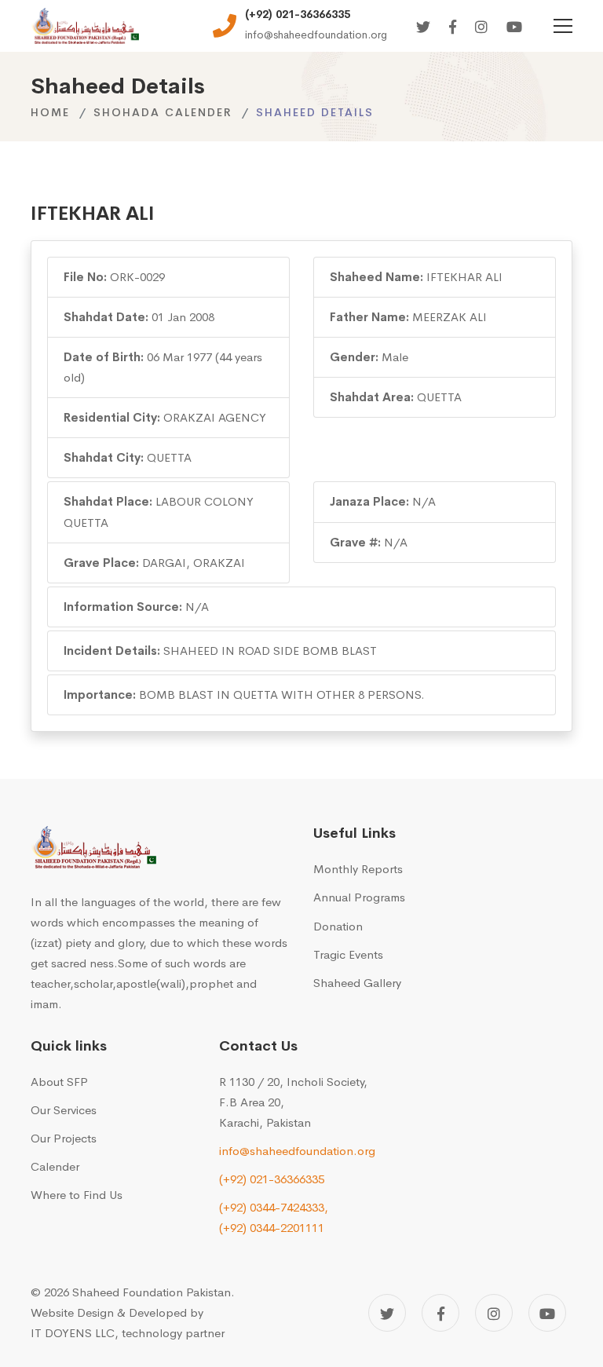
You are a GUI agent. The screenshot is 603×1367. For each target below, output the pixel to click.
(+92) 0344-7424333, (273, 1207)
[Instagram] (481, 28)
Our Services (64, 1109)
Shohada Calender (162, 112)
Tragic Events (348, 954)
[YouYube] (514, 28)
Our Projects (64, 1138)
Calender (55, 1166)
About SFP (59, 1081)
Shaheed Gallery (357, 982)
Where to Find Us (76, 1194)
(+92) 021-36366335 (271, 1178)
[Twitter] (423, 28)
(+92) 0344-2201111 (271, 1227)
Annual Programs (359, 897)
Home (50, 112)
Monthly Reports (358, 868)
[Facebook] (452, 28)
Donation (338, 926)
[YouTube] (547, 1313)
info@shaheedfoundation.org (297, 1150)
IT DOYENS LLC (73, 1332)
